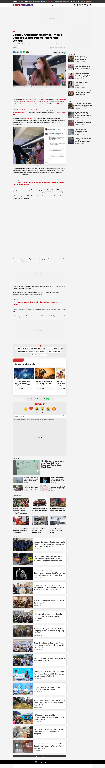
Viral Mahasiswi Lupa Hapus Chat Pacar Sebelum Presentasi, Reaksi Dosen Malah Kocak (39, 183)
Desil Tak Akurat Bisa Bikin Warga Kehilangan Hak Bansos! (82, 83)
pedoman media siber (57, 762)
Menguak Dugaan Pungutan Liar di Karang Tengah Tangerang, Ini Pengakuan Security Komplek (31, 487)
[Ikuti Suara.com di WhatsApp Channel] (47, 399)
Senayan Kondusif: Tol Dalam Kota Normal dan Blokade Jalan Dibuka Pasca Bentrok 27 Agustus (83, 113)
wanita (48, 99)
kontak (31, 762)
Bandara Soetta (30, 101)
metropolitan (77, 108)
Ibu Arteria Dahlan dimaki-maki (31, 110)
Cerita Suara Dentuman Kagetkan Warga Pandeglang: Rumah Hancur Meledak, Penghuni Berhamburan (49, 558)
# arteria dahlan (22, 351)
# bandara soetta (52, 348)
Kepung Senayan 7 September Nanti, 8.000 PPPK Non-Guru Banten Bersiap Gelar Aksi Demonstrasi (49, 544)
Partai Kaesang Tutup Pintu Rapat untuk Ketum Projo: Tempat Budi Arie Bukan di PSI (83, 66)
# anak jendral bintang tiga (39, 354)
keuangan (77, 124)
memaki (30, 118)
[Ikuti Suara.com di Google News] (51, 399)
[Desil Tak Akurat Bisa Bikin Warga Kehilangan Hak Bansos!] (71, 86)
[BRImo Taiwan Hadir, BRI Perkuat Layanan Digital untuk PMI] (23, 694)
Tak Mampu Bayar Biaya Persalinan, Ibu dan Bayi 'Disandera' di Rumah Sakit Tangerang (58, 487)
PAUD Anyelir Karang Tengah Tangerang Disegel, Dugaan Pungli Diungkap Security (58, 479)
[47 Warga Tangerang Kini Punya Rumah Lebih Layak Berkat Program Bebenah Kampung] (23, 723)
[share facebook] (14, 52)
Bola (59, 5)
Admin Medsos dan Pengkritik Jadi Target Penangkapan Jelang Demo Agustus (83, 131)
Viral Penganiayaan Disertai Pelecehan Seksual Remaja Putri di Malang (37, 303)
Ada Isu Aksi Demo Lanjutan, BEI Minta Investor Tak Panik (83, 121)
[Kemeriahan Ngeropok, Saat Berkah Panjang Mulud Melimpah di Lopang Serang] (23, 636)
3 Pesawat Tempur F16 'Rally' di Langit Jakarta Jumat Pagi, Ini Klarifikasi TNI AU (83, 139)
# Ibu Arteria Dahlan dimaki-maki (37, 351)
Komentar (39, 404)
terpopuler (72, 54)
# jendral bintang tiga (54, 351)
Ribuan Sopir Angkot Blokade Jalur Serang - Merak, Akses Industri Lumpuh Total (48, 616)
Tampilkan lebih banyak (39, 756)
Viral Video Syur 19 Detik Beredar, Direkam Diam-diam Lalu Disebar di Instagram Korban (31, 479)
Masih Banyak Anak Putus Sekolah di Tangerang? (49, 602)
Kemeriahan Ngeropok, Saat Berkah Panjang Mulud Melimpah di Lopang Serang (49, 630)
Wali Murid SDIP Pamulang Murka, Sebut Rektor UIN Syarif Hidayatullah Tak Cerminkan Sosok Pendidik (49, 587)
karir (47, 762)
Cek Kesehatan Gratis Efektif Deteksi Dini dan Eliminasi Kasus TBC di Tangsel (49, 731)
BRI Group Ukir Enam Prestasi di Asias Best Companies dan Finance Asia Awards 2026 (49, 746)
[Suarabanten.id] (23, 6)
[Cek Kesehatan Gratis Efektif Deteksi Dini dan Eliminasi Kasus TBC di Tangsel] (23, 737)
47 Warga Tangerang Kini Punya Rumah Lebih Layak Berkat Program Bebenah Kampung (49, 717)
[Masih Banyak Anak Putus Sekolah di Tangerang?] (23, 607)
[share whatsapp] (24, 52)
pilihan (70, 101)
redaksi (26, 762)
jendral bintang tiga (19, 112)
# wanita (18, 348)
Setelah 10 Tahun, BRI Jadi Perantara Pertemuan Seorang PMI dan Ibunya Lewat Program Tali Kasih (49, 674)
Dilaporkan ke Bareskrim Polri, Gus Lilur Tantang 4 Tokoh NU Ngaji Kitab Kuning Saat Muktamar (83, 75)
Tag (40, 345)
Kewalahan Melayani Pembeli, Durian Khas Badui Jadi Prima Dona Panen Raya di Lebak (49, 703)
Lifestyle (51, 5)
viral (43, 101)
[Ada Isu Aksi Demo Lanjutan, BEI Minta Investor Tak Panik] (71, 125)
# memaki (25, 348)
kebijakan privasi (68, 762)
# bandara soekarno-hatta (38, 348)
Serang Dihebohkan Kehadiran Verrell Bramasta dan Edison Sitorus (49, 659)
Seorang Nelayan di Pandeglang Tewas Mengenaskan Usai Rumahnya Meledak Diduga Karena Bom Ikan (49, 573)
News (43, 5)
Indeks (67, 5)
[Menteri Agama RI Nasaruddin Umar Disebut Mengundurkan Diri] (71, 61)
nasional (77, 61)
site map (77, 762)
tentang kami (41, 762)
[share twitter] (17, 52)
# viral (61, 348)
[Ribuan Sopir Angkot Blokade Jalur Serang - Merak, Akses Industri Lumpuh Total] (23, 622)
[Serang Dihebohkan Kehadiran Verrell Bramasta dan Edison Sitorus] (23, 665)
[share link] (27, 52)
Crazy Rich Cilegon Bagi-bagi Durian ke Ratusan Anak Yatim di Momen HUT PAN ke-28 (49, 645)
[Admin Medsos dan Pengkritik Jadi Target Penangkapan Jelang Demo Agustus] (71, 134)
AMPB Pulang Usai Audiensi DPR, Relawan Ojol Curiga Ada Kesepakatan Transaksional (83, 92)
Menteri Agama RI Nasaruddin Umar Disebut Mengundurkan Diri (82, 58)
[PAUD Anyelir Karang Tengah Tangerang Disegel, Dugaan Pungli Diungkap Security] (45, 482)
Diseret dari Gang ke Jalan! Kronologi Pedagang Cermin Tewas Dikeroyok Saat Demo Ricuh (83, 105)
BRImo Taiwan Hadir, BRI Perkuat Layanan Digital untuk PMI (47, 688)
